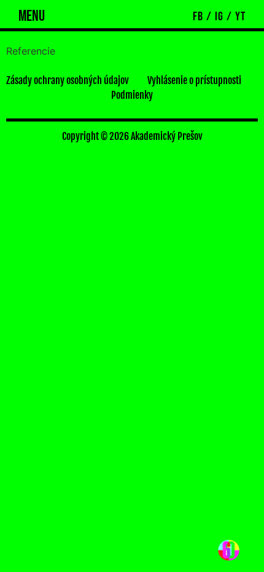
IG (219, 16)
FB (198, 16)
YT (240, 16)
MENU (31, 16)
